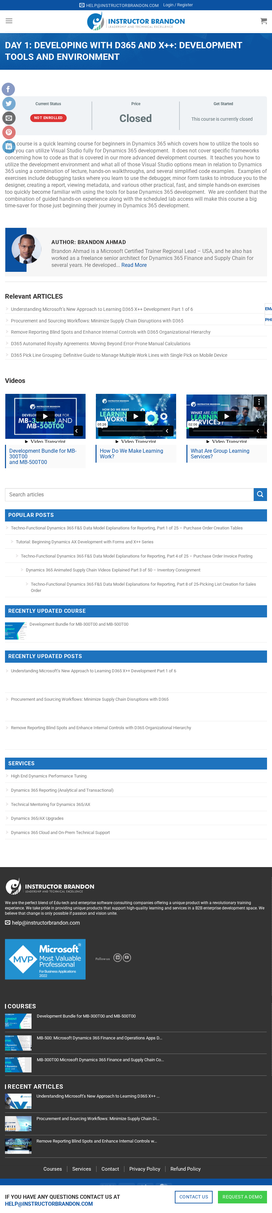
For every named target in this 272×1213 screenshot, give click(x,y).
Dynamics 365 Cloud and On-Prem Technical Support (60, 832)
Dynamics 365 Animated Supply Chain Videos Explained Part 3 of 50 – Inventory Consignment (113, 569)
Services (81, 1169)
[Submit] (260, 494)
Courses (52, 1169)
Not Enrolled (48, 118)
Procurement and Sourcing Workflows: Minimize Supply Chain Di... (98, 1118)
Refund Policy (185, 1169)
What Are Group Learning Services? (220, 454)
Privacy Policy (144, 1169)
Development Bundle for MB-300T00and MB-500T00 (42, 456)
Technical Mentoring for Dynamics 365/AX (50, 804)
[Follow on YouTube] (127, 957)
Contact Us (193, 1196)
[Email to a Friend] (9, 118)
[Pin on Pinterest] (9, 132)
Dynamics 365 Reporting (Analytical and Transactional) (62, 790)
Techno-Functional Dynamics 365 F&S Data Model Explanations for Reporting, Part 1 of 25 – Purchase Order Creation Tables (127, 527)
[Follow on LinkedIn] (117, 957)
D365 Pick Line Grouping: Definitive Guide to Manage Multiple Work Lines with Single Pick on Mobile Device (119, 355)
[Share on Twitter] (9, 103)
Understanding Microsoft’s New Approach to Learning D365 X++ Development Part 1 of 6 (102, 309)
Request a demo (242, 1196)
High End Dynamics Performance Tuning (49, 776)
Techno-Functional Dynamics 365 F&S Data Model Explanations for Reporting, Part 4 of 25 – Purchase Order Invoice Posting (136, 556)
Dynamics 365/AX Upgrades (37, 818)
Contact (110, 1169)
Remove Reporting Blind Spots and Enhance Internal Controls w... (96, 1141)
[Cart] (263, 21)
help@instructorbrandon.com (49, 1204)
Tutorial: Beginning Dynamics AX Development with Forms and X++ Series (85, 541)
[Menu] (9, 21)
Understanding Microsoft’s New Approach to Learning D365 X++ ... (98, 1096)
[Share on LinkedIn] (9, 146)
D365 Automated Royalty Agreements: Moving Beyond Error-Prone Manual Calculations (100, 343)
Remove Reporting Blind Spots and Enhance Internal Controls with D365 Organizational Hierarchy (111, 332)
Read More (134, 265)
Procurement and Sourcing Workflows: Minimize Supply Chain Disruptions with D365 (97, 320)
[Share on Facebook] (8, 89)
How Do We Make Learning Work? (131, 454)
